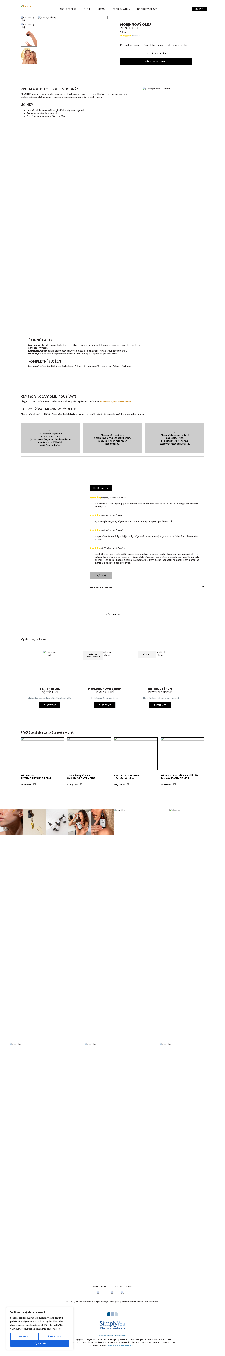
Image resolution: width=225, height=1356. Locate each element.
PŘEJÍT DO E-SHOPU (156, 61)
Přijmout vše (40, 1343)
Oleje (87, 9)
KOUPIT (199, 9)
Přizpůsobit (23, 1336)
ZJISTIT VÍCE (50, 705)
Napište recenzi (101, 488)
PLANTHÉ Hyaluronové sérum (115, 401)
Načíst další (101, 575)
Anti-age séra (68, 9)
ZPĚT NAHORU (112, 614)
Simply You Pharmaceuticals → (120, 1345)
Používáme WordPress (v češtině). (37, 1299)
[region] (39, 1328)
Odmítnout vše (53, 1336)
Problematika (121, 9)
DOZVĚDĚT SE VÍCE (156, 53)
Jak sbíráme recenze (101, 587)
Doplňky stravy (147, 9)
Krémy (101, 9)
